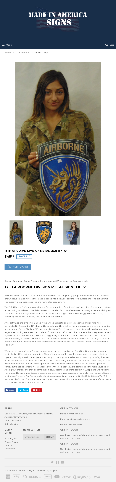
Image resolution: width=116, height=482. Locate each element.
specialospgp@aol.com (78, 419)
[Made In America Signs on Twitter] (52, 462)
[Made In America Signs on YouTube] (62, 462)
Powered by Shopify (47, 470)
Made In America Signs (23, 470)
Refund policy (11, 424)
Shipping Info (11, 438)
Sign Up (50, 437)
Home (8, 52)
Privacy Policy (11, 442)
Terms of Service (13, 420)
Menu (9, 45)
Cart (111, 45)
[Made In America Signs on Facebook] (57, 462)
